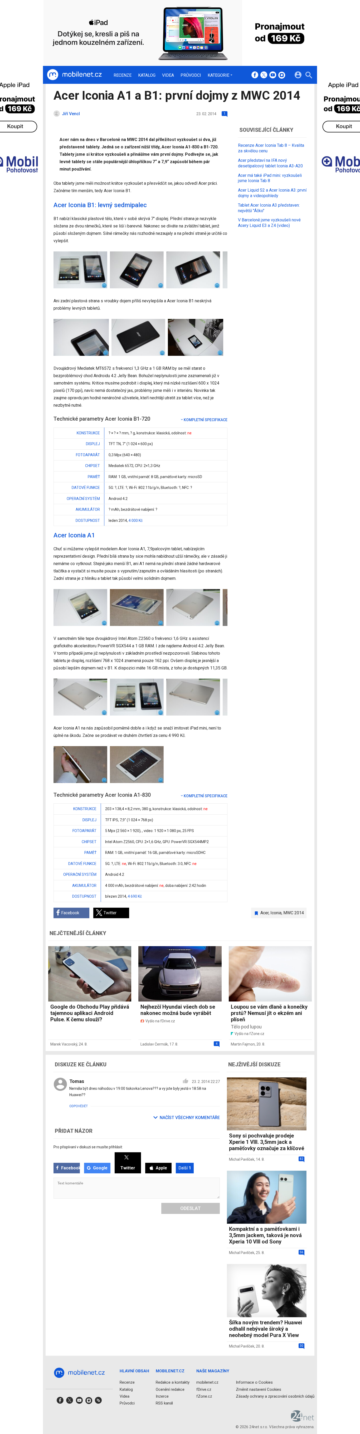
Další (184, 1167)
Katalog (146, 75)
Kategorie (218, 75)
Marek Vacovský (63, 1044)
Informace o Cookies (254, 1382)
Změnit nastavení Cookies (258, 1389)
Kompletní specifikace (205, 420)
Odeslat (190, 1208)
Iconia (275, 912)
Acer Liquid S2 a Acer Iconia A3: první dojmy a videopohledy (272, 193)
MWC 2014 (293, 912)
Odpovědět (78, 1106)
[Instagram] (281, 75)
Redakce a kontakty (172, 1382)
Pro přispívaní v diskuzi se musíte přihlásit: (88, 1147)
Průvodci (191, 75)
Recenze (123, 75)
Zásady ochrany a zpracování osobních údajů (275, 1396)
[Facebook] (255, 75)
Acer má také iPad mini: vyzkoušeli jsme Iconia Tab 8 (270, 178)
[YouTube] (272, 75)
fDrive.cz (203, 1389)
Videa (168, 75)
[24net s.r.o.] (302, 1419)
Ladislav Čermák (154, 1044)
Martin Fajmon (243, 1044)
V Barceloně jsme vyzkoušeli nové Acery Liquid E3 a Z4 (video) (269, 222)
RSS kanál (164, 1403)
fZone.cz (204, 1396)
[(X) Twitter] (263, 75)
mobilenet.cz (207, 1382)
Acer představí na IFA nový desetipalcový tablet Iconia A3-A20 (270, 163)
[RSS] (98, 1401)
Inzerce (162, 1396)
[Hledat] (309, 75)
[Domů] (74, 75)
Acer (264, 912)
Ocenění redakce (170, 1389)
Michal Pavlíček (241, 1159)
